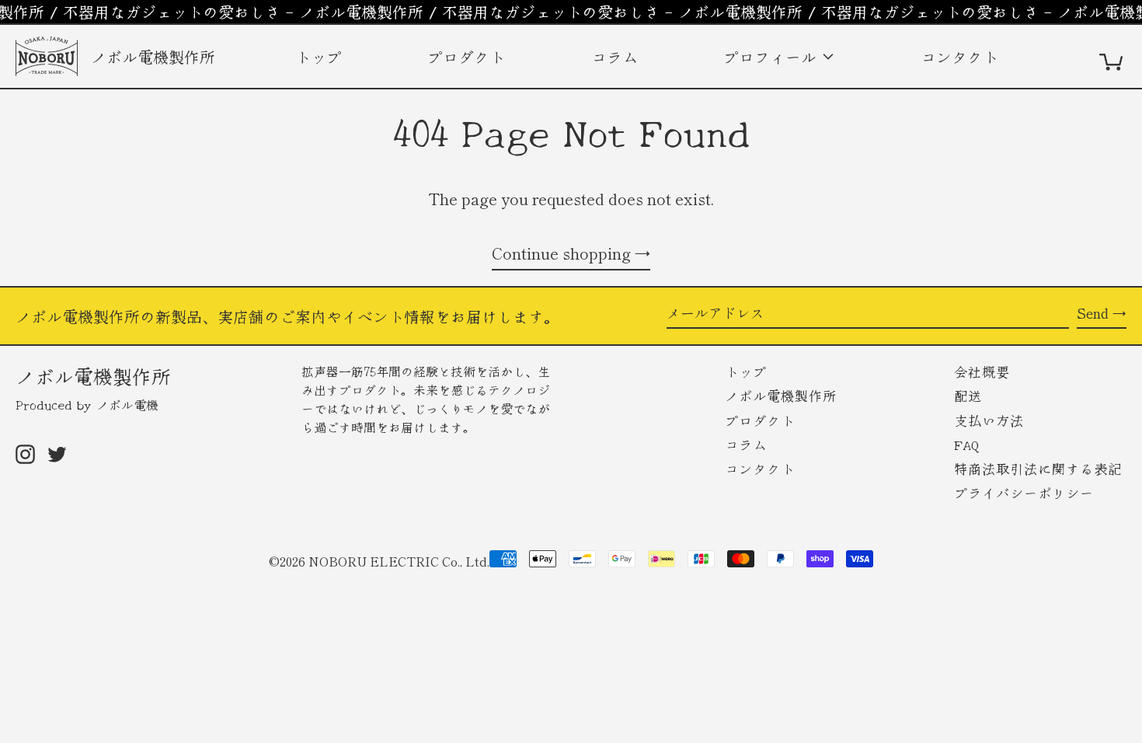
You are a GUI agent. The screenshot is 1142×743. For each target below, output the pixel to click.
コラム (617, 56)
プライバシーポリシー (1026, 492)
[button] (1112, 56)
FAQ (969, 444)
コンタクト (962, 56)
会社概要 (984, 371)
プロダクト (468, 56)
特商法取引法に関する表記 (1040, 468)
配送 (970, 395)
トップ (321, 56)
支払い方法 (991, 420)
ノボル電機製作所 (93, 375)
